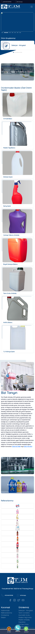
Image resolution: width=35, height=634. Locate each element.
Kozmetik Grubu (24, 615)
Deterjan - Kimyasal (26, 610)
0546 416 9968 (16, 446)
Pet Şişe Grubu (24, 624)
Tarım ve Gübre (24, 613)
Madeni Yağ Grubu (25, 617)
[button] (13, 52)
